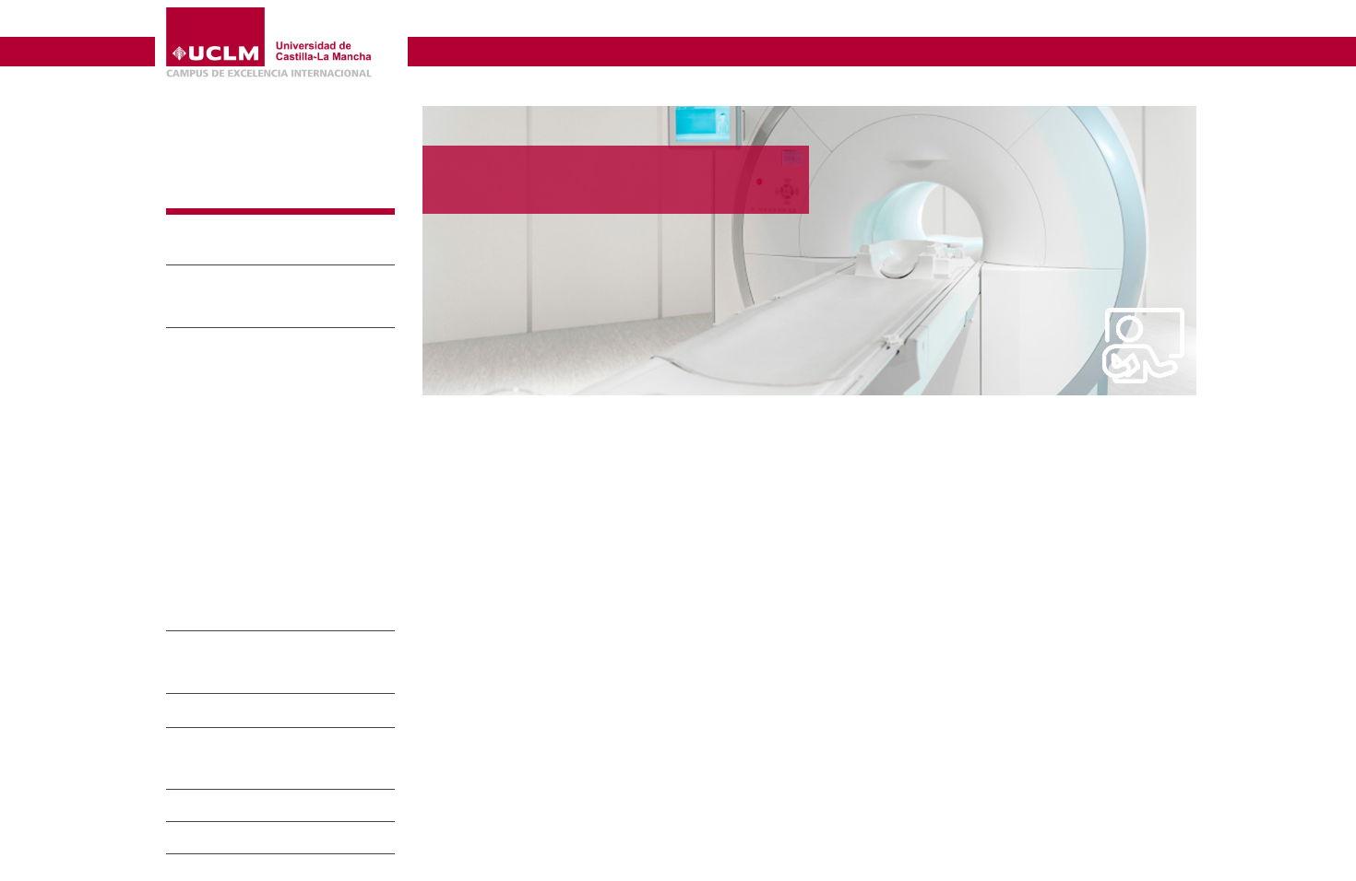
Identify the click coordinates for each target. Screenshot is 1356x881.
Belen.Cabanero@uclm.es (498, 591)
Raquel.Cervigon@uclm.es (501, 750)
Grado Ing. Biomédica (269, 343)
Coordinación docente (231, 509)
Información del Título (230, 392)
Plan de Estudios (217, 415)
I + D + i (202, 804)
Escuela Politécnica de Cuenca (536, 21)
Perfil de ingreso (214, 462)
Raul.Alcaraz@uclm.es (491, 539)
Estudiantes (222, 837)
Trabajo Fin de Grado (229, 532)
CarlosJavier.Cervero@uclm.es (511, 697)
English (1075, 22)
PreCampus (223, 869)
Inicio (434, 88)
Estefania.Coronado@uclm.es (509, 802)
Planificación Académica (239, 439)
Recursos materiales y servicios (263, 485)
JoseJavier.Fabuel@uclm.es (502, 855)
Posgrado (212, 711)
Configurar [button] (933, 837)
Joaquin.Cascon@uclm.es (498, 644)
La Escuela (219, 249)
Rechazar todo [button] (831, 837)
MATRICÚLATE (214, 368)
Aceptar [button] (740, 837)
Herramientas (1157, 22)
